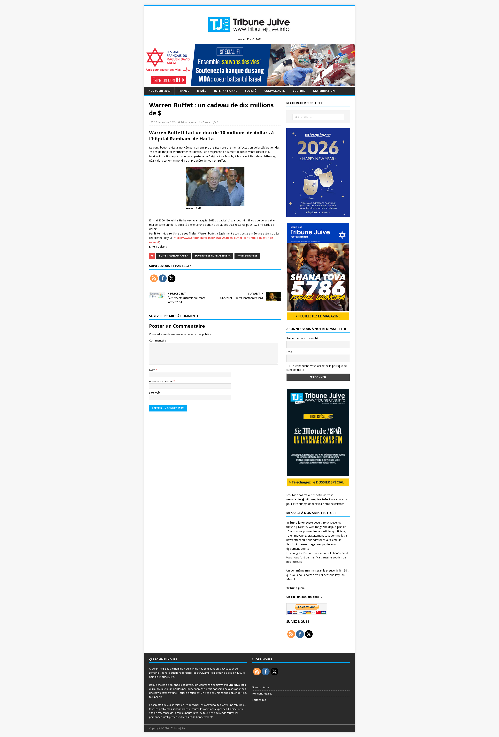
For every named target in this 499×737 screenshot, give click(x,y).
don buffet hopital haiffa (212, 255)
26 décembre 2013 (165, 122)
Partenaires (259, 700)
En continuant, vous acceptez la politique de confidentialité (316, 368)
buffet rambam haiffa (173, 255)
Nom (152, 370)
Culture (299, 91)
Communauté (274, 91)
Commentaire (157, 340)
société (250, 91)
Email (289, 352)
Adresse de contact (161, 381)
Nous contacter (261, 687)
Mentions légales (262, 693)
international (225, 91)
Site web (154, 392)
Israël (201, 91)
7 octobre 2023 (159, 91)
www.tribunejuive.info (231, 685)
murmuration (324, 91)
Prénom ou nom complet (302, 338)
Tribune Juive (188, 122)
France (184, 91)
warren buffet (247, 255)
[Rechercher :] (318, 117)
